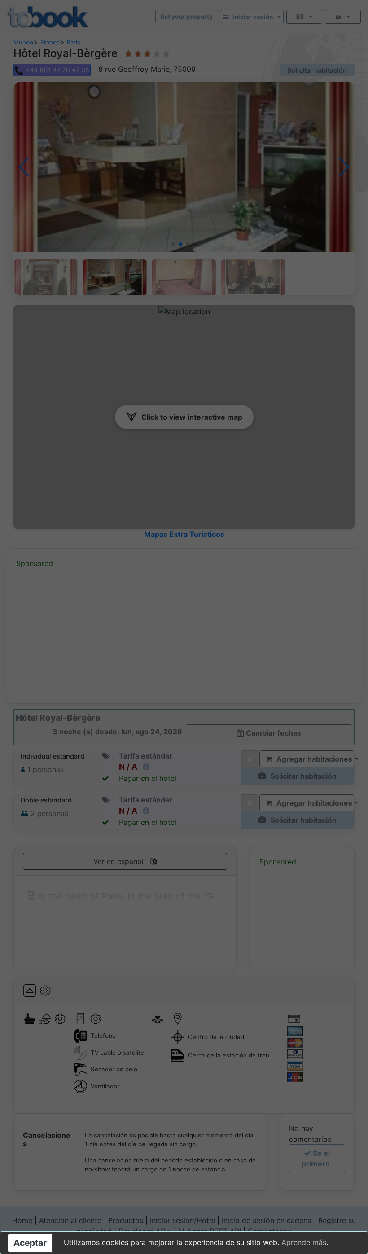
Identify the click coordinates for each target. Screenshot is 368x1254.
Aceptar (30, 1242)
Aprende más (303, 1242)
